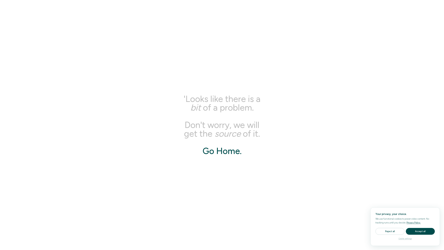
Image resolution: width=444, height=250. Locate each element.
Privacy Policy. (414, 222)
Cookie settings (405, 239)
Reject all (390, 231)
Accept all (420, 231)
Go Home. (222, 151)
